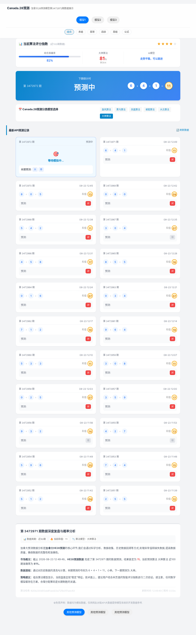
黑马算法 (121, 109)
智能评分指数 (130, 577)
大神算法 (106, 116)
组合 (69, 31)
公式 (126, 31)
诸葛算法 (150, 109)
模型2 (98, 19)
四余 (103, 31)
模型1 (82, 19)
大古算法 (164, 109)
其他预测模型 (74, 612)
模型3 (113, 19)
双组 (115, 31)
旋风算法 (106, 109)
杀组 (80, 31)
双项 (92, 31)
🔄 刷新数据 (182, 130)
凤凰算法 (135, 109)
